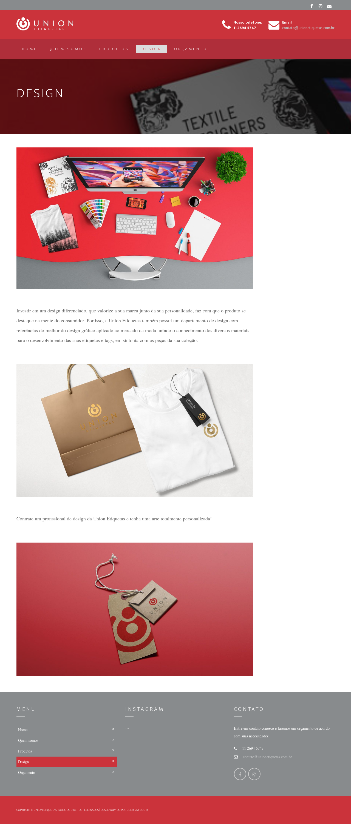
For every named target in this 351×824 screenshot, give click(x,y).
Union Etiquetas (45, 810)
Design (151, 49)
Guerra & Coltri (137, 810)
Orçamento (191, 49)
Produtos (114, 49)
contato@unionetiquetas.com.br (267, 756)
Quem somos (68, 49)
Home (29, 49)
